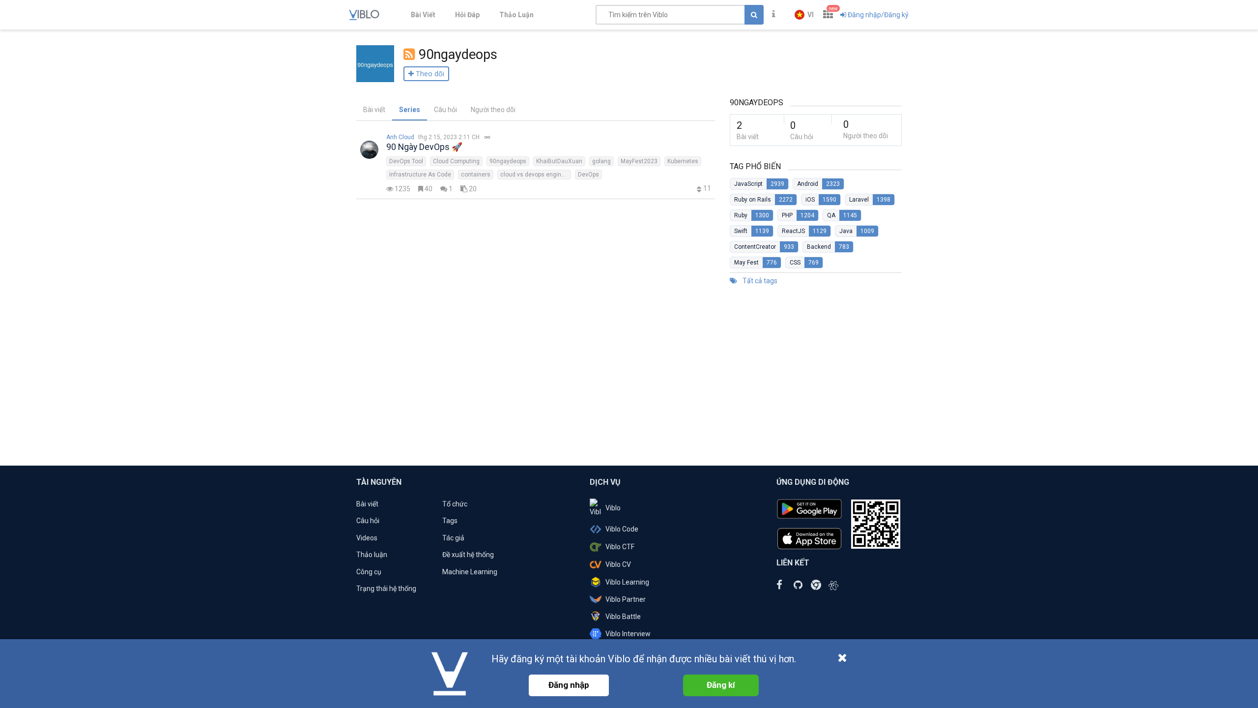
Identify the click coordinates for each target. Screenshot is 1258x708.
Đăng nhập (568, 685)
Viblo (613, 508)
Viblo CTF (619, 547)
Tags (449, 521)
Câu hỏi (445, 110)
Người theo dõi (493, 110)
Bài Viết (423, 15)
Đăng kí (721, 685)
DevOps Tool (406, 161)
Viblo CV (618, 564)
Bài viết (374, 110)
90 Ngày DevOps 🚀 (424, 147)
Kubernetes (682, 161)
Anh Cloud (400, 137)
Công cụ (368, 572)
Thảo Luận (516, 15)
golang (601, 161)
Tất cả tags (759, 281)
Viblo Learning (627, 582)
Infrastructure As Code (420, 174)
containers (475, 174)
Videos (366, 538)
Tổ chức (454, 504)
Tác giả (453, 538)
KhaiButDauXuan (559, 161)
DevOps (588, 174)
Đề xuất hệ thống (468, 555)
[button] (804, 15)
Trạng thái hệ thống (386, 588)
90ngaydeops (507, 161)
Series (409, 110)
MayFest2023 (639, 161)
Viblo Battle (623, 616)
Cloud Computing (456, 161)
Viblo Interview (628, 634)
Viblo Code (621, 529)
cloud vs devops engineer (535, 174)
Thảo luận (371, 555)
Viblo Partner (625, 599)
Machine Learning (469, 572)
